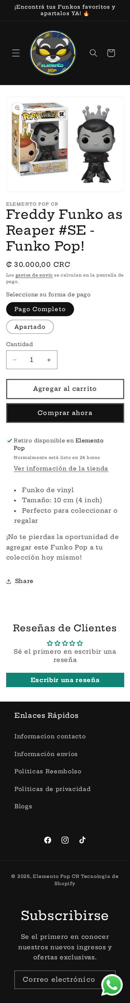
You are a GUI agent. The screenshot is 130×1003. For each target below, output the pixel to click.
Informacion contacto (50, 736)
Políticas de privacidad (52, 789)
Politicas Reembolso (48, 771)
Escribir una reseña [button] (65, 680)
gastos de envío (34, 275)
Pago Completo (40, 309)
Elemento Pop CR (56, 876)
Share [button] (24, 581)
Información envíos (46, 754)
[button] (16, 53)
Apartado (30, 326)
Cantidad (19, 344)
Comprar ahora (65, 412)
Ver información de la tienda (61, 468)
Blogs (23, 806)
